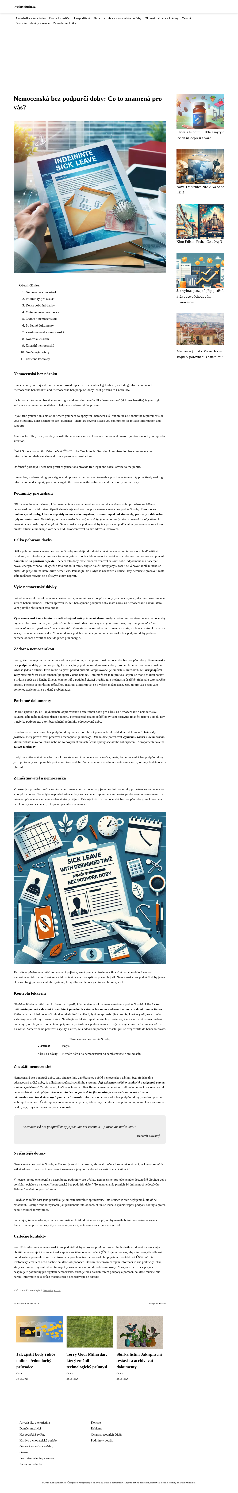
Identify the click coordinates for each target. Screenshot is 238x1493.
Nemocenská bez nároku (42, 292)
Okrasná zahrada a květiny (161, 18)
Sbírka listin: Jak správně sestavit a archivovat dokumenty (140, 1360)
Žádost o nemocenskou (41, 319)
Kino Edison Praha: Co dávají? (199, 241)
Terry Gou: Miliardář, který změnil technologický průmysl (87, 1360)
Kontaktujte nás (51, 1290)
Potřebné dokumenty (40, 325)
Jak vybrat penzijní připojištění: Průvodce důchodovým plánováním (200, 296)
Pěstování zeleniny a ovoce (32, 23)
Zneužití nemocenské (40, 345)
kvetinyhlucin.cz (25, 6)
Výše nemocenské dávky (42, 312)
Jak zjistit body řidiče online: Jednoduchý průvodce (35, 1360)
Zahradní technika (64, 23)
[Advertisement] (119, 51)
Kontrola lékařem (37, 339)
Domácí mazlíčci (60, 18)
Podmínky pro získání (40, 299)
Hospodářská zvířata (87, 18)
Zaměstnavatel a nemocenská (45, 332)
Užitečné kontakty (38, 359)
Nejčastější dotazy (37, 352)
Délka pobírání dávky (40, 305)
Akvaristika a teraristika (30, 18)
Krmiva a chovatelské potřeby (122, 18)
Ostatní (186, 18)
